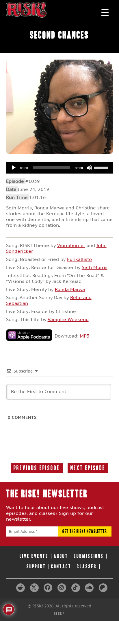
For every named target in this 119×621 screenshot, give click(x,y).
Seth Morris (94, 267)
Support (36, 566)
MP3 (85, 336)
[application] (59, 168)
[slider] (102, 167)
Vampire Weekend (68, 319)
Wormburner (71, 245)
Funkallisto (79, 259)
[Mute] (89, 168)
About (61, 556)
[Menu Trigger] (105, 12)
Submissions (89, 556)
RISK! (59, 613)
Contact (61, 566)
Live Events (34, 556)
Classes (87, 566)
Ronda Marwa (70, 289)
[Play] (13, 168)
